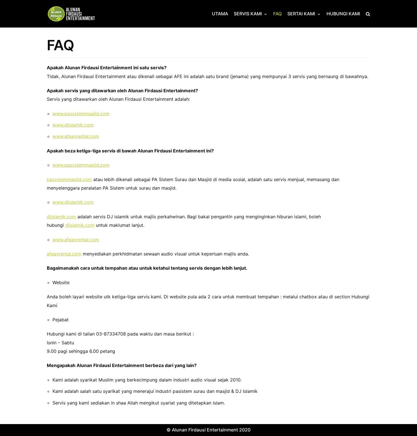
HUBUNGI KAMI (343, 13)
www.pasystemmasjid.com (80, 113)
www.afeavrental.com (75, 136)
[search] (368, 13)
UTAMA (220, 13)
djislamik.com (61, 216)
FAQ (277, 13)
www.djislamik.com (73, 125)
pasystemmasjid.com (69, 179)
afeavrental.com (64, 254)
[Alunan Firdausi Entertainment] (75, 13)
